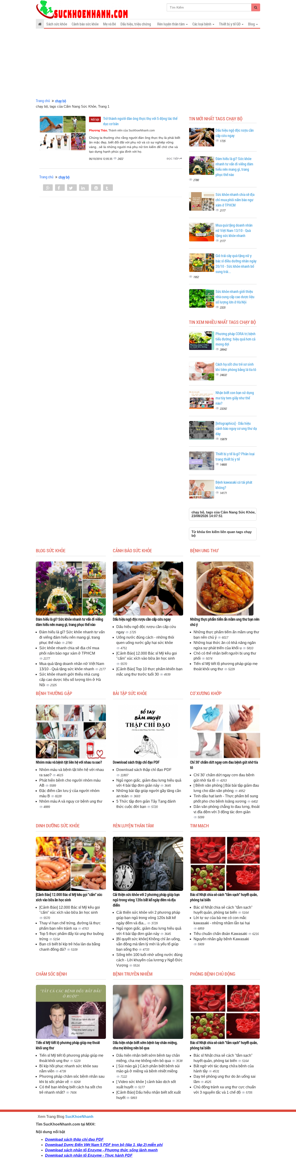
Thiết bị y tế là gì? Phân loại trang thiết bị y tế (235, 456)
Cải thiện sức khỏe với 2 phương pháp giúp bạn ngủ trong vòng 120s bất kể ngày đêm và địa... (148, 917)
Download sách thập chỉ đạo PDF (136, 762)
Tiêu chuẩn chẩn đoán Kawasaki (221, 934)
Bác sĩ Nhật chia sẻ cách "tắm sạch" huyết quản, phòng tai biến (224, 897)
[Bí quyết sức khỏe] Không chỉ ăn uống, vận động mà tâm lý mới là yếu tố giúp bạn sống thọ (148, 944)
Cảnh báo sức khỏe (85, 23)
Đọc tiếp (173, 158)
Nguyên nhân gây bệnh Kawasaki (221, 939)
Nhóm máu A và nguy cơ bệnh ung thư (70, 801)
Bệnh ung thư (204, 550)
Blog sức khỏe (50, 550)
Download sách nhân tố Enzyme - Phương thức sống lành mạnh (101, 1150)
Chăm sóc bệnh (51, 974)
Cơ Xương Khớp (206, 693)
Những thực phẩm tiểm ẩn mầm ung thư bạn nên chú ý (224, 622)
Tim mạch (199, 825)
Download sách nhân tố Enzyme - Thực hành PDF (89, 1155)
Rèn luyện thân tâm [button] (171, 23)
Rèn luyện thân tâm (133, 825)
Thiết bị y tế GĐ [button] (230, 23)
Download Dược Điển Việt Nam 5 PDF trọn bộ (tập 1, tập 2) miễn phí (104, 1145)
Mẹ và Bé (109, 23)
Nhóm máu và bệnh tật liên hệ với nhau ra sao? (69, 762)
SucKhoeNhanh (79, 1117)
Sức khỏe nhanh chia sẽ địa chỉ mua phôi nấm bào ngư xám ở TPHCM (235, 199)
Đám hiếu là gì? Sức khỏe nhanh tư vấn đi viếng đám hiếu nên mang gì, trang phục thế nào (234, 166)
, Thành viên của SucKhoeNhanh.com (122, 130)
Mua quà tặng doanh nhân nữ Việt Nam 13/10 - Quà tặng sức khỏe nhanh (234, 230)
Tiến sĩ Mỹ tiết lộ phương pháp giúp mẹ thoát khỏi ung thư (68, 1045)
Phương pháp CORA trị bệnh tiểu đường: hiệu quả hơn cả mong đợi (236, 339)
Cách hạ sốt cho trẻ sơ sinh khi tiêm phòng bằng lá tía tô (236, 367)
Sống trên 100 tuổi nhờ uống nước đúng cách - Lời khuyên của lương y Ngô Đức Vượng (149, 960)
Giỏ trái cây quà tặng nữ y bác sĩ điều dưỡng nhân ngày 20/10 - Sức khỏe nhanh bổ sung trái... (236, 263)
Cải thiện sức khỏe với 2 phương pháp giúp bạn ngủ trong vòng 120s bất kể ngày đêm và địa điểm (146, 899)
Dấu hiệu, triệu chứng (135, 23)
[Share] (47, 188)
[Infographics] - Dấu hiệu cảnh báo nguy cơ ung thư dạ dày (236, 428)
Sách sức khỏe (56, 23)
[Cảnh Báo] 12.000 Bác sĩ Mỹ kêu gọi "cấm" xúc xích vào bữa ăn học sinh (69, 897)
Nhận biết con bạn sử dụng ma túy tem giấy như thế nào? (235, 398)
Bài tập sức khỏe (130, 693)
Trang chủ (43, 100)
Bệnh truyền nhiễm (132, 974)
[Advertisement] (148, 63)
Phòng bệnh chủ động (212, 974)
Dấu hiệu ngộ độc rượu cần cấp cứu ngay (142, 619)
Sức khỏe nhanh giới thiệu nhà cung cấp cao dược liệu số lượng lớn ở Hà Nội (235, 296)
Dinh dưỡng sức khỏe (58, 825)
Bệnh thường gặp (54, 693)
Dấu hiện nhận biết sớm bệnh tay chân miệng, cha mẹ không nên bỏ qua (145, 1045)
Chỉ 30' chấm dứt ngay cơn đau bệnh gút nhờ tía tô (224, 765)
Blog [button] (252, 23)
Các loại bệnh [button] (202, 23)
